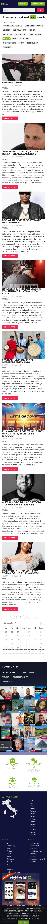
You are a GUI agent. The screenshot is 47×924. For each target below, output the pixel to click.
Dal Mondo (20, 34)
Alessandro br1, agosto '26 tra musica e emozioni (21, 503)
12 (18, 640)
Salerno (33, 829)
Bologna (33, 819)
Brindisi (33, 835)
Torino (32, 822)
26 (18, 647)
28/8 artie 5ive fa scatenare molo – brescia (21, 221)
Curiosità (8, 34)
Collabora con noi (13, 872)
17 (6, 644)
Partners (10, 869)
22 (35, 644)
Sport (21, 43)
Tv (8, 867)
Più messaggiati (20, 677)
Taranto (33, 811)
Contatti (33, 862)
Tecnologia (32, 43)
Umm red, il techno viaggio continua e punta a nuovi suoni (21, 291)
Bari (31, 800)
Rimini (32, 832)
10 (6, 640)
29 (18, 632)
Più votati (7, 681)
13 (23, 640)
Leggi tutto (9, 118)
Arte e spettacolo (34, 26)
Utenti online (27, 672)
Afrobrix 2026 (12, 82)
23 (41, 644)
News (33, 17)
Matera (32, 814)
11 (12, 640)
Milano (32, 816)
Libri (31, 34)
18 (12, 644)
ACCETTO (24, 922)
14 (29, 640)
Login (22, 4)
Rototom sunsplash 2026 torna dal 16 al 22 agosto (20, 572)
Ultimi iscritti (9, 672)
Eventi (20, 17)
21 (29, 644)
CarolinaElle (18, 85)
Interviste (10, 862)
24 (6, 647)
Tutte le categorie (12, 26)
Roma (32, 808)
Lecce (32, 803)
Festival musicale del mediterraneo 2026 (17, 361)
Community (11, 17)
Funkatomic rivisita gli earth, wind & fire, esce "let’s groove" (23, 433)
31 (29, 632)
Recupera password (37, 859)
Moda (38, 34)
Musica (6, 38)
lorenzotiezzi (19, 156)
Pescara (33, 827)
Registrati (38, 4)
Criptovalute (19, 30)
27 (6, 632)
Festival (9, 851)
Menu (6, 4)
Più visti (5, 677)
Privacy (32, 854)
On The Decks (9, 43)
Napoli (32, 806)
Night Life (25, 38)
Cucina (31, 30)
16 (41, 640)
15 (35, 640)
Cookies (33, 856)
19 (18, 644)
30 (23, 632)
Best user (33, 848)
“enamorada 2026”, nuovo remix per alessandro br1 (20, 152)
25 (12, 647)
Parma (32, 824)
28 (12, 632)
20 (23, 644)
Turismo (7, 47)
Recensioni (41, 17)
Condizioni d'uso (36, 851)
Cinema (6, 30)
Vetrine (9, 864)
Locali (26, 17)
